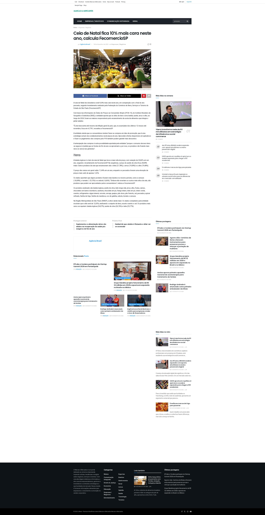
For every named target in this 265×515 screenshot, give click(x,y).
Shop (85, 5)
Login (182, 2)
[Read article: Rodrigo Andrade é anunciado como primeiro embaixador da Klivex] (112, 301)
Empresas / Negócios (94, 21)
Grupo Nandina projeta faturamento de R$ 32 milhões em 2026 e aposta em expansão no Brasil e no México (132, 285)
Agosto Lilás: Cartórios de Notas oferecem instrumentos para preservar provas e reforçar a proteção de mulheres (180, 243)
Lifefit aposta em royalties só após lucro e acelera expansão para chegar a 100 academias (176, 158)
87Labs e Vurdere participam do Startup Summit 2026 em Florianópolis (90, 265)
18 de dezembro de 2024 (100, 44)
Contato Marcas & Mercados (93, 2)
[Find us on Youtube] (191, 511)
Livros (120, 487)
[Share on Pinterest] (144, 96)
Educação (107, 489)
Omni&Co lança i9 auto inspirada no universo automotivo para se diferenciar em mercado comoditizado (176, 176)
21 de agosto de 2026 (90, 269)
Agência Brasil (85, 44)
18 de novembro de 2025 (178, 408)
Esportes (121, 474)
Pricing (123, 2)
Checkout (81, 2)
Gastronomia (123, 481)
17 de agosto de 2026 (177, 369)
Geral (135, 21)
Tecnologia (122, 497)
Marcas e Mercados (117, 511)
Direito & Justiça (110, 483)
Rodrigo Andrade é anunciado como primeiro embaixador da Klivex (111, 311)
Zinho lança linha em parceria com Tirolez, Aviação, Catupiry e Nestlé (154, 480)
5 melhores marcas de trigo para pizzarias (176, 167)
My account (110, 2)
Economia (107, 486)
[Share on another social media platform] (149, 96)
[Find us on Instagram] (187, 511)
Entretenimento (109, 498)
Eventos (121, 477)
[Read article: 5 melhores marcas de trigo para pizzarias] (162, 407)
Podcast (117, 2)
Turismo (121, 500)
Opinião (121, 490)
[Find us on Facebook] (181, 511)
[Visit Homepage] (83, 11)
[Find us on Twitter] (185, 511)
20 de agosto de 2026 (143, 316)
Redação (79, 269)
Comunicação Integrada (118, 21)
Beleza (106, 474)
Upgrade (189, 2)
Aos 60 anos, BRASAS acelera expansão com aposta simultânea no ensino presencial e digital (175, 147)
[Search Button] (187, 21)
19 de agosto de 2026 (177, 347)
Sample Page (78, 5)
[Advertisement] (174, 42)
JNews (80, 511)
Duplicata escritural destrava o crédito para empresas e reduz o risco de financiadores (139, 311)
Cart (76, 2)
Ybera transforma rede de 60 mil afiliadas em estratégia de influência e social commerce (169, 133)
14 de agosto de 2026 (141, 486)
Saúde (120, 493)
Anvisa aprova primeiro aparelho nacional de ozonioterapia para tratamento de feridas (85, 300)
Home (104, 2)
